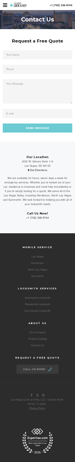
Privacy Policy (37, 408)
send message (37, 128)
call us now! (34, 369)
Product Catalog (37, 338)
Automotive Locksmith (37, 297)
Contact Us (37, 345)
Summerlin (37, 276)
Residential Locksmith (37, 304)
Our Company (37, 332)
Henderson (37, 263)
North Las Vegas (37, 269)
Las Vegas (37, 256)
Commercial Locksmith (37, 310)
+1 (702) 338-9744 (37, 217)
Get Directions (38, 170)
